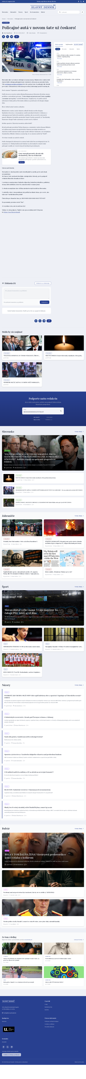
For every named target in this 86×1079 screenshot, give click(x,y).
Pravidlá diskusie (49, 1026)
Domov (4, 18)
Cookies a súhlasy (49, 1024)
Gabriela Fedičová (15, 649)
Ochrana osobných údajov (52, 1021)
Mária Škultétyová (20, 725)
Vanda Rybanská (17, 760)
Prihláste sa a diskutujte (43, 283)
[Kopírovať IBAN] (60, 410)
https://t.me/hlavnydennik (12, 212)
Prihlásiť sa (44, 302)
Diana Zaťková (28, 480)
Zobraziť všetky (78, 939)
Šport (26, 12)
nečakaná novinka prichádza (14, 84)
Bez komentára (34, 12)
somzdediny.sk (28, 939)
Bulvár (43, 12)
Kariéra (47, 1009)
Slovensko (5, 12)
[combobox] (70, 12)
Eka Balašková (19, 467)
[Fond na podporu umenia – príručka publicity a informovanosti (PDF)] (8, 1029)
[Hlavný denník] (43, 7)
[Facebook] (78, 1)
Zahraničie (13, 12)
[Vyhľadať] (60, 12)
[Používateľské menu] (82, 12)
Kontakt (4, 1042)
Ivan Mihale (17, 622)
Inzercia (4, 1021)
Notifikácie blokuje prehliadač (11, 1054)
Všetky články (78, 431)
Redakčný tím (48, 1007)
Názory (20, 12)
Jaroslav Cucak (14, 674)
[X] (81, 1)
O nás (46, 1004)
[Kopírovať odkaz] (16, 36)
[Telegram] (83, 1)
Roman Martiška (17, 743)
